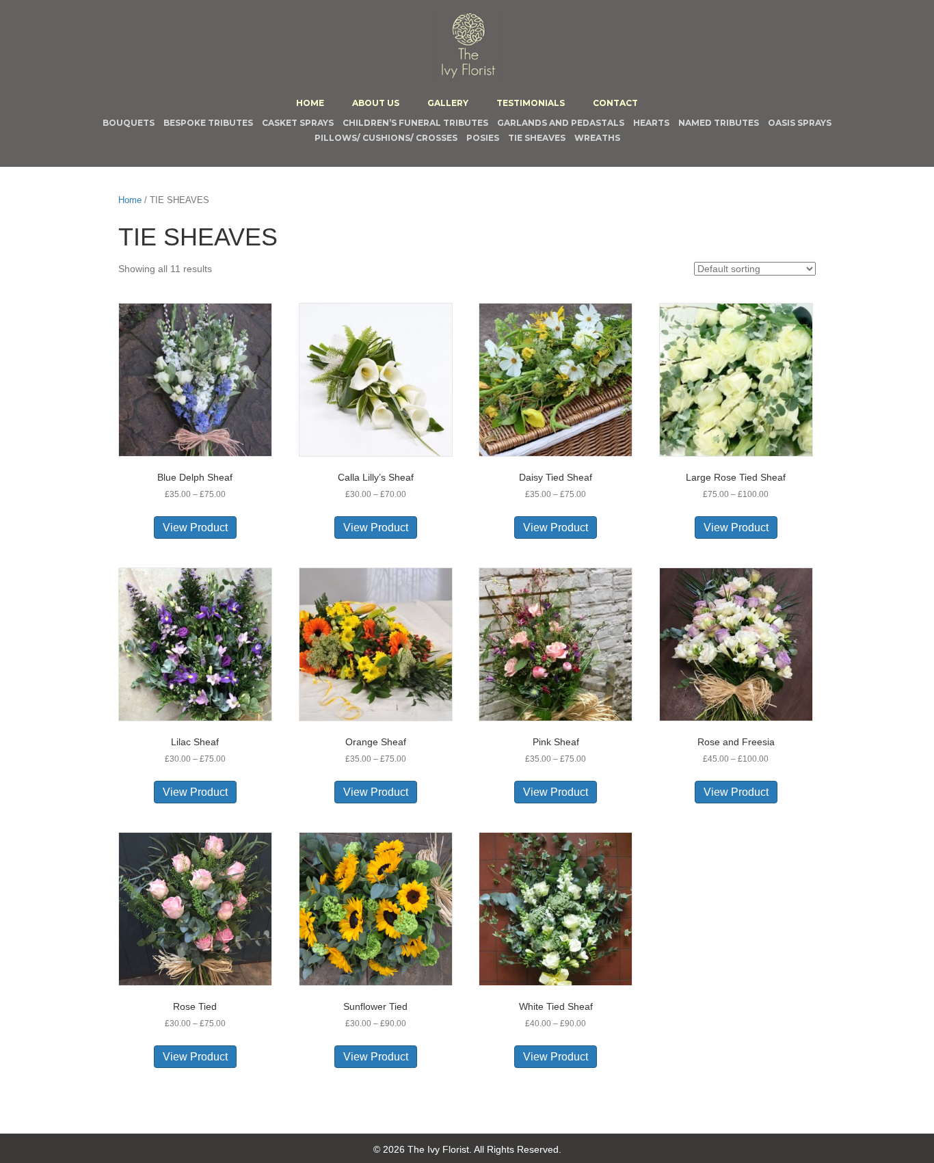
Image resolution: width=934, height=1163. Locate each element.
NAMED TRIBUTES (718, 123)
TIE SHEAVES (536, 138)
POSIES (482, 138)
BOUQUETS (129, 123)
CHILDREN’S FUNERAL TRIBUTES (415, 123)
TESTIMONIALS (530, 103)
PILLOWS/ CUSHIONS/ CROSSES (386, 138)
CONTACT (615, 103)
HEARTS (651, 123)
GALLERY (447, 103)
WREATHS (597, 138)
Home (130, 200)
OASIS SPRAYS (799, 123)
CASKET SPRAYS (298, 123)
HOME (310, 103)
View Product (195, 527)
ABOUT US (375, 103)
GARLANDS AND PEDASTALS (560, 123)
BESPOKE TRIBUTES (208, 123)
